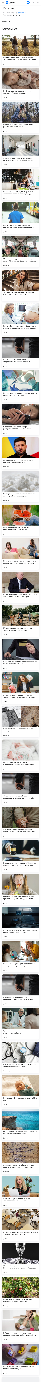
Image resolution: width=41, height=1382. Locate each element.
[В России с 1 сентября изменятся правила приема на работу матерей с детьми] (20, 1326)
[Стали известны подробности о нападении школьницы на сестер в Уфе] (20, 789)
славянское (23, 13)
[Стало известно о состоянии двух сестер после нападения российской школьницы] (20, 218)
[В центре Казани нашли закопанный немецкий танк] (20, 721)
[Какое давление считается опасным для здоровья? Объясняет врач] (20, 1057)
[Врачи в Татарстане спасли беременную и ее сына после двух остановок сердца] (20, 319)
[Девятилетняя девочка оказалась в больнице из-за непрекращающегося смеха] (20, 151)
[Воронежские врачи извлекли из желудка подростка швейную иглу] (20, 386)
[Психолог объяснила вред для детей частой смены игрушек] (20, 1359)
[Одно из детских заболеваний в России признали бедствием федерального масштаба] (20, 889)
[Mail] (7, 2)
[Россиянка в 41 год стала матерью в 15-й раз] (20, 1091)
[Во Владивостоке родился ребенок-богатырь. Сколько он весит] (20, 84)
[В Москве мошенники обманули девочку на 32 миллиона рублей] (20, 654)
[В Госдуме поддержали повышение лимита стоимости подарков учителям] (20, 688)
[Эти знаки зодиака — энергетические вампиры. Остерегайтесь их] (20, 285)
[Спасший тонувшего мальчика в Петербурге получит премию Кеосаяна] (20, 1258)
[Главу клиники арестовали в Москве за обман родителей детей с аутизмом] (20, 856)
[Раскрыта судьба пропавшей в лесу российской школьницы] (20, 117)
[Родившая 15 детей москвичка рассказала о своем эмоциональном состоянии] (20, 755)
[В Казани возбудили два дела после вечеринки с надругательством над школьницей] (20, 990)
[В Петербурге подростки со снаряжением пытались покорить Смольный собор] (20, 352)
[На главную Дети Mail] (11, 2)
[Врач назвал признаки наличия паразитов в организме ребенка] (20, 1024)
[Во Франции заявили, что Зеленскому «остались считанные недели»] (20, 453)
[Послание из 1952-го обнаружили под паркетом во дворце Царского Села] (20, 1158)
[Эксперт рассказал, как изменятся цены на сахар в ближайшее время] (20, 486)
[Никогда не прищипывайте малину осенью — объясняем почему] (20, 1292)
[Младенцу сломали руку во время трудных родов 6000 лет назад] (20, 621)
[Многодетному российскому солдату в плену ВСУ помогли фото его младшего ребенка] (20, 251)
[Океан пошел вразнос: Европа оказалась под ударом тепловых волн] (20, 1124)
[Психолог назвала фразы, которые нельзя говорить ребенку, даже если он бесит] (20, 554)
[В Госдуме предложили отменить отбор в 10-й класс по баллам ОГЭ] (20, 1225)
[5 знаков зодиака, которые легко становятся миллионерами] (20, 1191)
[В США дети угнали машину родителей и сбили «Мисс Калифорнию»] (20, 923)
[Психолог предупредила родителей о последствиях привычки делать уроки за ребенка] (20, 956)
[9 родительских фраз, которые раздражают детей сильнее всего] (20, 419)
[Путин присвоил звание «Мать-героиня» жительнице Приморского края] (20, 587)
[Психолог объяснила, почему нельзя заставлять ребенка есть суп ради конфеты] (20, 184)
